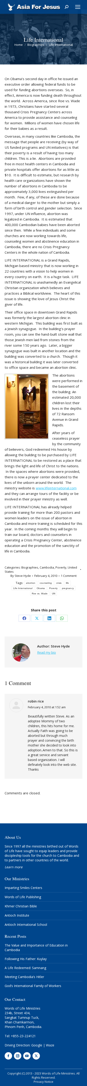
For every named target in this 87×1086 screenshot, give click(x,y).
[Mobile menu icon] (77, 7)
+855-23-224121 (23, 1036)
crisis (59, 583)
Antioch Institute (17, 915)
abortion (30, 583)
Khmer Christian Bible (21, 906)
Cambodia (47, 567)
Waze (50, 1045)
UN (53, 593)
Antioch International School (26, 924)
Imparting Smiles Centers (23, 888)
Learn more (14, 867)
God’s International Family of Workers (33, 986)
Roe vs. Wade (40, 593)
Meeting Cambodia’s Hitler (24, 977)
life (67, 583)
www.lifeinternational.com (56, 488)
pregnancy (68, 588)
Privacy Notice (43, 1082)
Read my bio (46, 652)
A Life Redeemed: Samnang (25, 968)
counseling (46, 583)
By (20, 576)
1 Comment (69, 576)
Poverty (60, 567)
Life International (22, 588)
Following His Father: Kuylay (26, 959)
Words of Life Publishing (23, 897)
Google (36, 1045)
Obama (41, 588)
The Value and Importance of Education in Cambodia (36, 947)
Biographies (29, 567)
